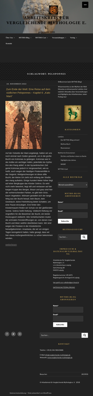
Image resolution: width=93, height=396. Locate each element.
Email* (60, 211)
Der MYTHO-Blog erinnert (70, 140)
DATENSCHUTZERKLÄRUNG (64, 287)
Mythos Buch (65, 144)
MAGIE (63, 164)
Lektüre (61, 137)
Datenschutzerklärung (18, 393)
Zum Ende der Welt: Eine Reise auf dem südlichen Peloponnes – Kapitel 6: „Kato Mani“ (28, 93)
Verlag (72, 38)
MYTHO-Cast (40, 38)
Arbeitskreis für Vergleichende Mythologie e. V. (46, 22)
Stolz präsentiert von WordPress (39, 393)
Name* (60, 202)
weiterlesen (11, 244)
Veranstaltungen (58, 38)
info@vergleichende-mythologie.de (57, 355)
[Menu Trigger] (85, 5)
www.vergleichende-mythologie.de (59, 357)
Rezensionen (65, 148)
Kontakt (9, 43)
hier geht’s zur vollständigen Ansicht (66, 282)
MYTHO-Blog (24, 38)
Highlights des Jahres (68, 160)
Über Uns (9, 38)
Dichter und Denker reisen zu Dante (73, 156)
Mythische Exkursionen (66, 153)
